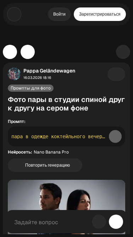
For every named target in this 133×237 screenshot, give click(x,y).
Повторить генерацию (47, 165)
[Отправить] (116, 222)
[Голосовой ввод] (99, 222)
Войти (59, 14)
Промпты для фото (31, 88)
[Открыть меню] (14, 14)
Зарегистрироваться (100, 14)
